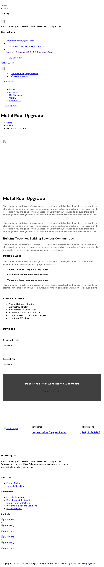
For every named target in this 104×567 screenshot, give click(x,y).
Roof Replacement (15, 497)
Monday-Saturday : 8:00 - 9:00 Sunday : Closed (30, 52)
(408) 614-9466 (14, 57)
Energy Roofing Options (18, 502)
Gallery (12, 97)
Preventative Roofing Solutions (21, 505)
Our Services (15, 95)
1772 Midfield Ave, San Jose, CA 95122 (25, 46)
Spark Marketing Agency (83, 563)
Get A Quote (10, 105)
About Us (14, 92)
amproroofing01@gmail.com (20, 40)
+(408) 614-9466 (19, 76)
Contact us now (51, 391)
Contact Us (15, 100)
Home (12, 89)
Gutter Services (14, 508)
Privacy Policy (13, 483)
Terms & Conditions (16, 486)
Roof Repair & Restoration (19, 500)
